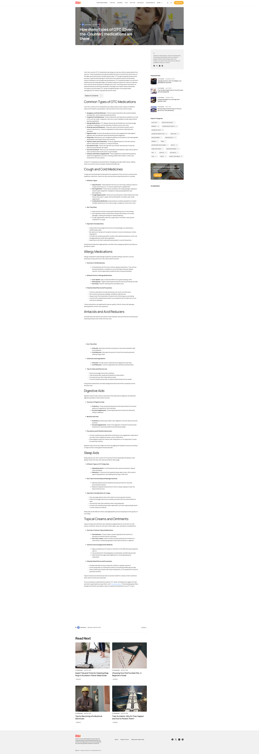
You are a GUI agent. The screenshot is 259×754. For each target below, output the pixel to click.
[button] (167, 2)
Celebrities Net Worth (169, 126)
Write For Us (179, 2)
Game (163, 141)
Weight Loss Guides (175, 156)
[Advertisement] (111, 59)
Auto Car (155, 122)
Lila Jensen (161, 78)
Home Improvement (172, 148)
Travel (163, 156)
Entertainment (157, 137)
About (116, 739)
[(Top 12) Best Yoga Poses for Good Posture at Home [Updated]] (154, 91)
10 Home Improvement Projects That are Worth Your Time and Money (169, 109)
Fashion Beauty (170, 137)
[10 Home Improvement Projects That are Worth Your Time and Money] (154, 109)
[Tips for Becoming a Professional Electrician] (92, 699)
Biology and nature (168, 122)
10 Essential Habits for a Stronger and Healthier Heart (168, 100)
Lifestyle (163, 152)
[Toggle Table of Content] (100, 95)
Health (174, 145)
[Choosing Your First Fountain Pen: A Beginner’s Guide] (129, 655)
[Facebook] (154, 65)
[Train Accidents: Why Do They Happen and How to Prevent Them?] (129, 699)
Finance (155, 141)
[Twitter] (157, 65)
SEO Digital (174, 152)
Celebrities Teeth (157, 130)
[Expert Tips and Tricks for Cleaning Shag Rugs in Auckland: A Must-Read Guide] (92, 655)
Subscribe (157, 175)
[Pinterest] (162, 65)
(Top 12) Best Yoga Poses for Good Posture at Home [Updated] (170, 91)
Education (175, 133)
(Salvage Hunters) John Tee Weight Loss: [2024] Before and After (170, 81)
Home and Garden (157, 148)
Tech (154, 156)
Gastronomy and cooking (160, 145)
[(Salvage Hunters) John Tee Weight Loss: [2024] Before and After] (154, 81)
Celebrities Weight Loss (159, 133)
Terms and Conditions (137, 739)
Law (154, 152)
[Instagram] (159, 65)
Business (144, 627)
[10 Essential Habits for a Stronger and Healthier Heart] (154, 100)
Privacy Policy (125, 739)
